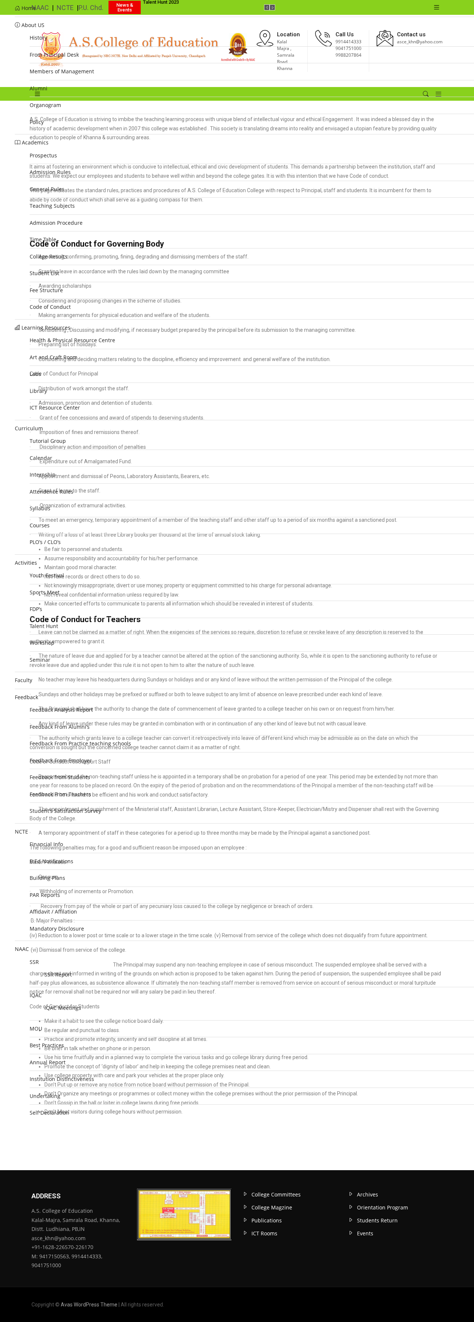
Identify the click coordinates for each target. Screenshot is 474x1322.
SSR (34, 961)
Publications (266, 1220)
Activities (26, 562)
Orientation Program (382, 1207)
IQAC (36, 995)
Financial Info (46, 844)
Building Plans (47, 877)
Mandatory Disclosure (57, 928)
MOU (36, 1028)
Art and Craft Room (53, 357)
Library (38, 390)
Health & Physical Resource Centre (72, 340)
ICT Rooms (264, 1233)
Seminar (40, 659)
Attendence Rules (51, 491)
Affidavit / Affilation (53, 911)
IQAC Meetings (62, 1007)
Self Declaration (49, 1112)
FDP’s (36, 608)
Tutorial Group (48, 440)
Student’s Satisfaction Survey (65, 810)
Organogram (45, 105)
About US (32, 25)
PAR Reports (45, 894)
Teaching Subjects (52, 205)
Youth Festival (47, 575)
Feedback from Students (60, 777)
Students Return (377, 1220)
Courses (40, 525)
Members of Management (62, 71)
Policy (37, 122)
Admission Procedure (56, 222)
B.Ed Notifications (51, 861)
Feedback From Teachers (60, 794)
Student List (44, 273)
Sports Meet (45, 592)
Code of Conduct (50, 306)
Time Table (43, 239)
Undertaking (45, 1095)
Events (365, 1233)
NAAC (22, 948)
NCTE (21, 831)
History (38, 37)
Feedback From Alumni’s (60, 726)
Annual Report (48, 1062)
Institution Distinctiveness (63, 1078)
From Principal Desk (54, 54)
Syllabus (40, 508)
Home (28, 7)
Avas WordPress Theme (89, 1305)
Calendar (41, 457)
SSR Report (58, 974)
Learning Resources (45, 327)
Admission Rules (50, 172)
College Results (48, 256)
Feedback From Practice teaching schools (80, 743)
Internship (43, 474)
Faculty (23, 680)
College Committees (276, 1194)
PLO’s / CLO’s (45, 541)
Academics (34, 142)
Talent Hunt (44, 626)
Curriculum (29, 428)
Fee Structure (46, 290)
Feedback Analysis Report (61, 709)
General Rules (47, 189)
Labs (35, 373)
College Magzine (271, 1207)
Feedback (26, 697)
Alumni (38, 88)
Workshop (42, 642)
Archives (367, 1194)
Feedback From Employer (61, 760)
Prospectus (43, 155)
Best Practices (47, 1045)
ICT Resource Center (55, 407)
